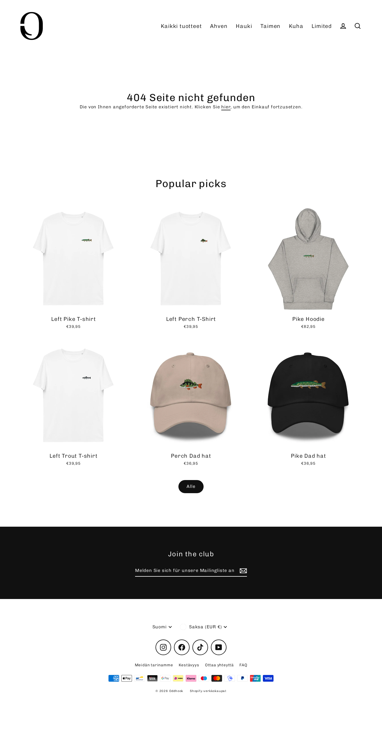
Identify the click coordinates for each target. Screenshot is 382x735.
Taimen (270, 26)
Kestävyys (189, 665)
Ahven (218, 26)
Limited (322, 26)
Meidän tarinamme (154, 665)
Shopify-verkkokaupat (208, 691)
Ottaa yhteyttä (219, 665)
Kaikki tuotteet (181, 26)
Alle (191, 486)
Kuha (296, 26)
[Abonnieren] (242, 571)
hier (225, 106)
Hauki (244, 26)
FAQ (243, 665)
